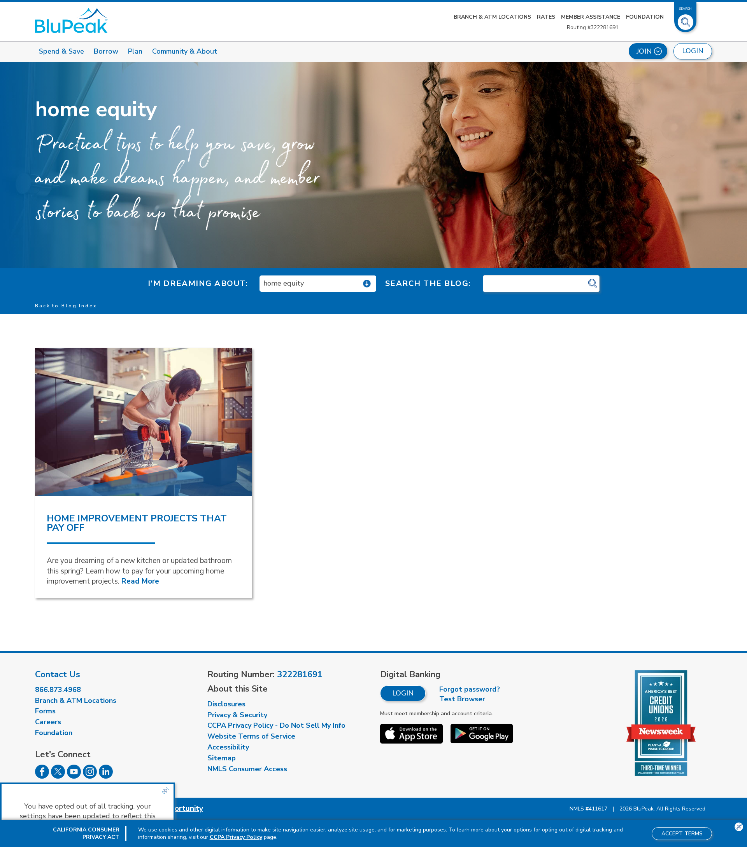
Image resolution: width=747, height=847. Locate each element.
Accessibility (228, 747)
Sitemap (221, 758)
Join (644, 51)
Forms (45, 711)
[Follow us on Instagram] (90, 776)
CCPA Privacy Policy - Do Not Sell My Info (276, 725)
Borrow (106, 51)
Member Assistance (590, 17)
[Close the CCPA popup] (165, 790)
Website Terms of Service (251, 736)
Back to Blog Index (66, 306)
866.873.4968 (58, 689)
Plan (135, 51)
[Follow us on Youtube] (74, 776)
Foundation (645, 17)
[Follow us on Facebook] (42, 776)
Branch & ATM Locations (492, 17)
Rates (546, 17)
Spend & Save (61, 51)
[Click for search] (593, 284)
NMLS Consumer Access (247, 769)
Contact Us (57, 674)
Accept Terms (682, 833)
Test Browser (462, 699)
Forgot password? (469, 689)
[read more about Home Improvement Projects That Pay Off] (143, 422)
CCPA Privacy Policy (236, 837)
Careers (48, 722)
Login (403, 693)
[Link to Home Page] (71, 20)
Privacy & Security (237, 715)
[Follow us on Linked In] (106, 776)
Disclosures (226, 704)
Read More (140, 581)
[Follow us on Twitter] (58, 776)
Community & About (184, 51)
